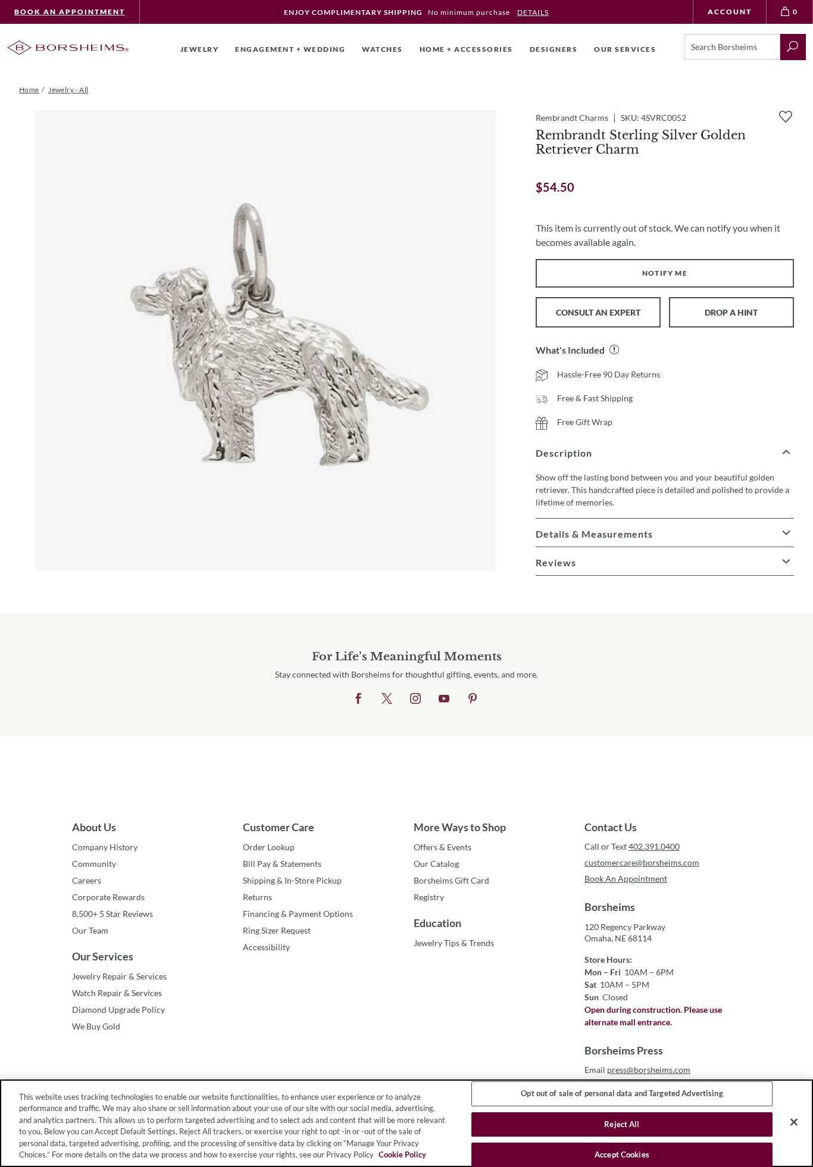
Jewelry (199, 49)
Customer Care (278, 827)
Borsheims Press (623, 1050)
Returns (257, 897)
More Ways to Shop (460, 827)
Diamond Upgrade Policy (118, 1009)
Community (94, 864)
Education (437, 922)
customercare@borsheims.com (641, 862)
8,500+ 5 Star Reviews (112, 914)
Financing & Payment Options (298, 914)
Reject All (621, 1124)
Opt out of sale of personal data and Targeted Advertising (622, 1094)
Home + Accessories (466, 49)
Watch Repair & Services (117, 993)
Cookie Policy (402, 1154)
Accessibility (266, 947)
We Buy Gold (96, 1026)
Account (730, 11)
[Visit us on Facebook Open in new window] (358, 699)
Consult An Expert (598, 312)
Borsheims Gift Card (451, 880)
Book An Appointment (69, 11)
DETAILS (533, 12)
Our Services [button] (625, 49)
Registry (429, 897)
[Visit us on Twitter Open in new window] (387, 699)
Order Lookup (269, 847)
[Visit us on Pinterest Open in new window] (472, 699)
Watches (382, 49)
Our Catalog (436, 864)
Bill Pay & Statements (282, 863)
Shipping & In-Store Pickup (292, 880)
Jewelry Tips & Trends (454, 943)
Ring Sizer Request (277, 930)
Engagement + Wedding (290, 49)
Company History (104, 847)
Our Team (90, 930)
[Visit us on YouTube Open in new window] (444, 699)
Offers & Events (442, 847)
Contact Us (610, 827)
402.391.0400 (654, 846)
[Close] (794, 1122)
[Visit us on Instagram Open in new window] (415, 699)
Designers (554, 49)
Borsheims (609, 906)
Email (637, 1070)
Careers (86, 880)
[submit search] (793, 47)
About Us (94, 827)
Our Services (102, 956)
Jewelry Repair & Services (119, 976)
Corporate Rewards (108, 897)
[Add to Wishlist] (785, 116)
